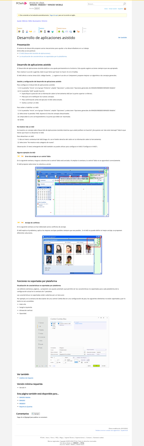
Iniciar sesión (113, 9)
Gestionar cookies (98, 437)
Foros (52, 437)
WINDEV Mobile (24, 397)
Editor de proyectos (35, 21)
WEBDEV (22, 404)
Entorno (44, 21)
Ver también (122, 37)
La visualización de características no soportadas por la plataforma (43, 56)
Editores (24, 21)
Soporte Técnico (69, 437)
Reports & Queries (25, 407)
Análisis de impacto (26, 378)
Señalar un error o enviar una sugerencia (108, 430)
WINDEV (22, 400)
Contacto (89, 437)
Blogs (61, 437)
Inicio (106, 9)
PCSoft (42, 437)
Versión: (31, 8)
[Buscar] (124, 3)
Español (120, 9)
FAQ (57, 437)
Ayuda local (124, 430)
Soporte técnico (80, 437)
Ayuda (19, 21)
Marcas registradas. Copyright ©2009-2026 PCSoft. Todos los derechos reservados (72, 441)
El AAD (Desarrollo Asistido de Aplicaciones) (34, 53)
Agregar (36, 414)
